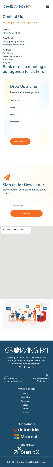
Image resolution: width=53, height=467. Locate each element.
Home (25, 393)
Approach (25, 401)
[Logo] (17, 6)
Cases (25, 405)
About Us (25, 397)
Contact (25, 412)
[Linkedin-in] (29, 367)
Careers (25, 408)
